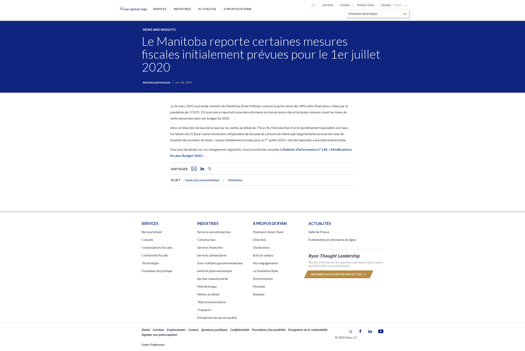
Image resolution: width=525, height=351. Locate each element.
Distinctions (261, 247)
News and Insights (159, 29)
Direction (259, 240)
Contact (345, 5)
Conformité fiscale (155, 255)
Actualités (207, 9)
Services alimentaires (212, 255)
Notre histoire (263, 278)
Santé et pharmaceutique (214, 271)
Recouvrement (152, 232)
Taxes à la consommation (201, 180)
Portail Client (365, 5)
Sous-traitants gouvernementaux (220, 263)
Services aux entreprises (214, 232)
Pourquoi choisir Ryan (268, 232)
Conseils (147, 240)
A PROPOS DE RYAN (270, 223)
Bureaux (259, 294)
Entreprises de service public (217, 317)
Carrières (327, 5)
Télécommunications (211, 302)
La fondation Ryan (265, 271)
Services (159, 9)
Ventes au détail (208, 294)
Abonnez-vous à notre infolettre (337, 274)
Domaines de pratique (157, 271)
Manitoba (235, 180)
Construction (206, 240)
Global (146, 330)
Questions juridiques (214, 330)
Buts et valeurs (263, 255)
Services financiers (210, 247)
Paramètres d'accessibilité (268, 330)
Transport (204, 310)
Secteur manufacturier (212, 278)
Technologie (150, 263)
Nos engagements (265, 263)
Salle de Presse (318, 232)
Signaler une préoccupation (159, 335)
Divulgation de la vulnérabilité (307, 330)
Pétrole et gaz (207, 286)
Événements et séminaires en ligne (332, 240)
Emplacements (176, 330)
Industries (182, 9)
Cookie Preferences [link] (153, 344)
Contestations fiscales (157, 247)
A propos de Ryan (237, 9)
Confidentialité (239, 330)
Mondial (259, 286)
